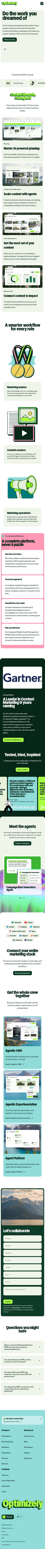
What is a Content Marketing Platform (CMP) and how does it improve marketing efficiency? (22, 1347)
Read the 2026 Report (13, 739)
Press (4, 1492)
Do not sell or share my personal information (13, 1541)
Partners (5, 1458)
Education (28, 1458)
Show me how (9, 39)
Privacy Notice (16, 1308)
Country (7, 1282)
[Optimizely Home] (9, 3)
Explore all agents (22, 843)
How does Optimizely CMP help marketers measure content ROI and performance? (22, 1374)
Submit (8, 1301)
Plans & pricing (7, 1442)
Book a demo (22, 769)
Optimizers (6, 1486)
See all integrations (22, 973)
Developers (28, 1447)
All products (6, 1436)
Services (5, 1464)
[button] (19, 794)
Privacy (4, 1531)
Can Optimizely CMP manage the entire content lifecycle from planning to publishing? (22, 1388)
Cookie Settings (6, 1545)
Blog (26, 1442)
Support (27, 1453)
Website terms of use (7, 1528)
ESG (3, 1538)
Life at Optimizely (8, 1480)
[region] (22, 782)
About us (5, 1475)
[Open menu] (41, 3)
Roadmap (5, 1447)
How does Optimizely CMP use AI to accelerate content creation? (22, 1360)
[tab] (21, 897)
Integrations (6, 1453)
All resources (29, 1436)
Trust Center (5, 1535)
